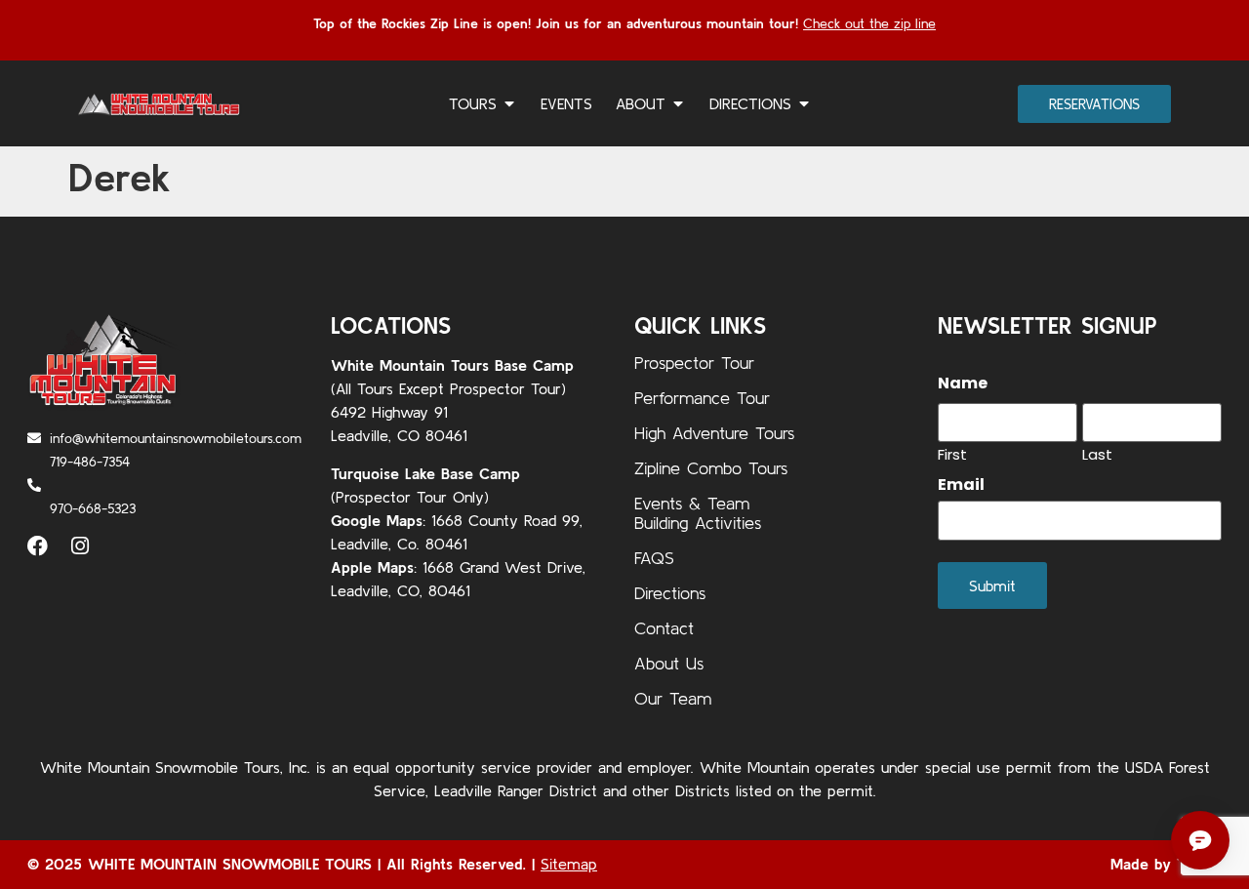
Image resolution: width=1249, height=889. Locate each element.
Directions (669, 593)
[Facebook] (37, 546)
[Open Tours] (509, 103)
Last (1097, 453)
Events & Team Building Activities (697, 513)
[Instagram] (79, 546)
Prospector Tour (694, 362)
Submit (992, 585)
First (952, 453)
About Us (669, 663)
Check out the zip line (869, 23)
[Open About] (678, 103)
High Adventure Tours (714, 433)
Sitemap (569, 863)
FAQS (654, 557)
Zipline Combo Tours (710, 468)
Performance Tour (702, 397)
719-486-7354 (90, 461)
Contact (664, 628)
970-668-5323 (93, 508)
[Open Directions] (804, 103)
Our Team (672, 698)
